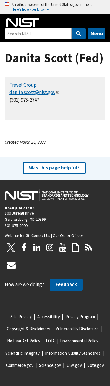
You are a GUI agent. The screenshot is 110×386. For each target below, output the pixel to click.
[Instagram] (49, 247)
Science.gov (50, 365)
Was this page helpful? (54, 167)
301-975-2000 (16, 225)
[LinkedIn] (37, 247)
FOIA (50, 341)
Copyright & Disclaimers (28, 328)
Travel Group (23, 85)
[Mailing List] (11, 265)
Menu (96, 33)
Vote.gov (95, 365)
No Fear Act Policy (23, 341)
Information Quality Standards (72, 353)
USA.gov (74, 365)
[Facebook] (24, 247)
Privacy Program (80, 316)
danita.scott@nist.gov (32, 92)
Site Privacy (21, 316)
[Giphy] (75, 247)
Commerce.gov (19, 365)
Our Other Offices (68, 235)
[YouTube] (62, 247)
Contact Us (40, 235)
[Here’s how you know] (55, 7)
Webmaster (15, 235)
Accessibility (48, 316)
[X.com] (11, 247)
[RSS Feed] (88, 247)
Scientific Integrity (22, 353)
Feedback (66, 284)
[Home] (22, 22)
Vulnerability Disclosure (77, 328)
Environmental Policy (79, 341)
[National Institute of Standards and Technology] (47, 195)
